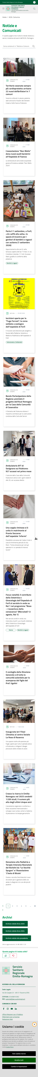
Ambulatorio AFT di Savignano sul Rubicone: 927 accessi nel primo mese (18, 468)
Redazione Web (7, 1019)
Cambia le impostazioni (19, 1066)
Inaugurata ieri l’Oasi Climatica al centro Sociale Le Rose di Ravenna (18, 734)
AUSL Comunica (14, 17)
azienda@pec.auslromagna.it (15, 999)
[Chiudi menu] (30, 4)
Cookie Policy (9, 1047)
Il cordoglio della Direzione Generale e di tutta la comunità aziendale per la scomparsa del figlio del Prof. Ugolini (18, 677)
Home (4, 17)
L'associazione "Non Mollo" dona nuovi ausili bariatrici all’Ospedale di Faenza (18, 153)
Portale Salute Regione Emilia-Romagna (12, 2)
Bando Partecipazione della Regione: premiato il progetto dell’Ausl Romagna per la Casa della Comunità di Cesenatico (19, 401)
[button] (34, 8)
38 (35, 906)
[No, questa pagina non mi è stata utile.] (13, 956)
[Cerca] (33, 46)
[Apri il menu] (3, 8)
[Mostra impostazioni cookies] (36, 538)
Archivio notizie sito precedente (17, 938)
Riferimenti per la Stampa (10, 1017)
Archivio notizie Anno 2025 (15, 923)
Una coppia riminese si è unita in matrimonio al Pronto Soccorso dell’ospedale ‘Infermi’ (17, 532)
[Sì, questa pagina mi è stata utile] (5, 956)
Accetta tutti (19, 1060)
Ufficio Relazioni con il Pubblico (12, 1014)
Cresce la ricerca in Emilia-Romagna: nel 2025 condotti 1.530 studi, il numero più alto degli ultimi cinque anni (19, 798)
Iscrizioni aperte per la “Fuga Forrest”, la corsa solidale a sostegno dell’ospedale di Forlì (16, 322)
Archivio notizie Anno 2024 (15, 931)
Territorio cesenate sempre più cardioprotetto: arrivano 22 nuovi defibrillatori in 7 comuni (18, 90)
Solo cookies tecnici (19, 1053)
